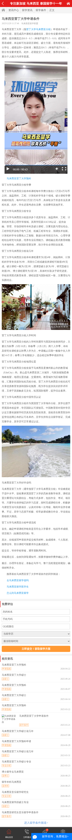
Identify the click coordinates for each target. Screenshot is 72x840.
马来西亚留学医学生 (18, 586)
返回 (3, 3)
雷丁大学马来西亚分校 (38, 29)
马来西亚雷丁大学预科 (19, 178)
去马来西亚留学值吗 (18, 580)
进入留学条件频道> (36, 822)
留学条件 (41, 10)
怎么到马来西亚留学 (18, 593)
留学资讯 (27, 10)
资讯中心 (13, 10)
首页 (68, 3)
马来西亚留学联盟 (29, 23)
